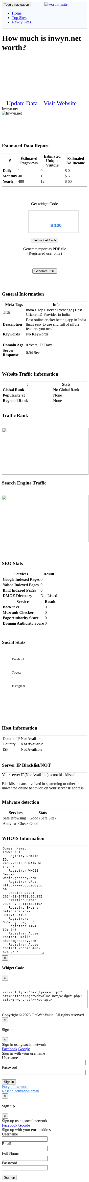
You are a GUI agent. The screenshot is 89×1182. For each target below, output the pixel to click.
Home (17, 13)
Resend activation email (20, 1091)
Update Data (22, 103)
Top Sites (19, 18)
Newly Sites (21, 22)
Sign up (9, 1177)
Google (24, 1049)
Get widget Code (44, 240)
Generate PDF (44, 271)
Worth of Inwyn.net (54, 214)
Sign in (9, 1082)
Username (10, 1058)
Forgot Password (15, 1086)
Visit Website (60, 103)
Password (9, 1067)
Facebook (9, 1049)
